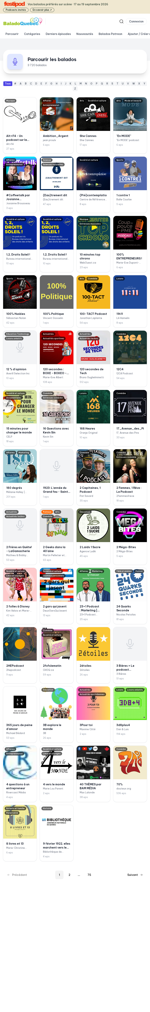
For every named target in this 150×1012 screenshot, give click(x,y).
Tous (8, 83)
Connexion (136, 21)
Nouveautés (84, 34)
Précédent (19, 875)
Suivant (132, 875)
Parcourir (12, 34)
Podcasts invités (16, 9)
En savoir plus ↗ (42, 9)
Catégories (32, 34)
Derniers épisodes (58, 34)
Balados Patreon (110, 34)
